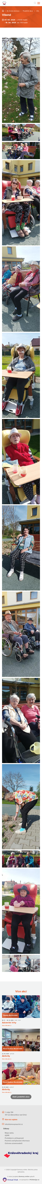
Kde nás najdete (11, 1120)
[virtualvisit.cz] (10, 1180)
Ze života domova (13, 11)
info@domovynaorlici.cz (14, 1124)
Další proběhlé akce (21, 1097)
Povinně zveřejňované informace (17, 1141)
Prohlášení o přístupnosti (14, 1138)
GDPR (7, 1135)
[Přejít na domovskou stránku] (4, 3)
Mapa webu (9, 1133)
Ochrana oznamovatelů (13, 1143)
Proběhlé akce (28, 11)
